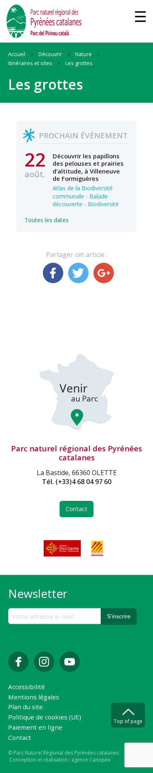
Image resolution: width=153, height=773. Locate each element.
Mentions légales (33, 697)
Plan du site (25, 707)
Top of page (128, 721)
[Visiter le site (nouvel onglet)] (63, 548)
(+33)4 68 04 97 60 (83, 481)
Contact (76, 509)
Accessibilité (26, 687)
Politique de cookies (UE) (44, 717)
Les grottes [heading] (45, 84)
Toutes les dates (46, 220)
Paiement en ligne (35, 727)
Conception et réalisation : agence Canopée (60, 759)
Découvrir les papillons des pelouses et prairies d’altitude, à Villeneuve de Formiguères (88, 167)
